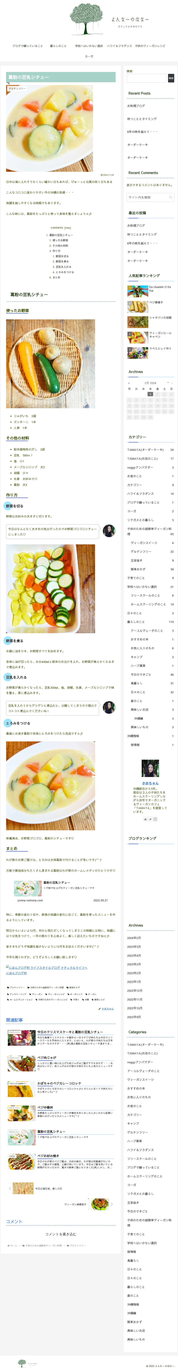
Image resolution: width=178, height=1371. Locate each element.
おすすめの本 (152, 639)
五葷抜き (152, 560)
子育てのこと (150, 578)
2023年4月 (134, 955)
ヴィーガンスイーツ (152, 543)
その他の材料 (60, 245)
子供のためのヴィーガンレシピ (52, 999)
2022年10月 (135, 1008)
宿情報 (152, 745)
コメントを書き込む (60, 1234)
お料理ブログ (136, 106)
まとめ (56, 277)
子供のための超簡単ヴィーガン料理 (47, 987)
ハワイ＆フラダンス (150, 493)
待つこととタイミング (142, 119)
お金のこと (150, 476)
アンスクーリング (18, 994)
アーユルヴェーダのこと (152, 631)
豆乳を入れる (63, 267)
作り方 (56, 251)
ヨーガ (150, 511)
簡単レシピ (99, 999)
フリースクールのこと (152, 595)
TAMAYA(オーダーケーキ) (150, 450)
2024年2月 (134, 938)
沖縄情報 (150, 736)
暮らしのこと (150, 622)
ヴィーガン (37, 994)
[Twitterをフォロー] (150, 819)
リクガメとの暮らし (150, 520)
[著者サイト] (145, 819)
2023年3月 (134, 964)
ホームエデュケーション (21, 999)
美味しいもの (152, 727)
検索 (129, 71)
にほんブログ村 (16, 973)
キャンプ (152, 657)
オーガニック (76, 994)
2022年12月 (135, 990)
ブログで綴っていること (150, 502)
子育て (76, 999)
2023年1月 (134, 982)
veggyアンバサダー (150, 467)
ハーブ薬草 (152, 666)
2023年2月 (134, 973)
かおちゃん (150, 783)
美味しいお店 (152, 709)
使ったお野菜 (60, 240)
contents (57, 227)
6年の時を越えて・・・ (142, 132)
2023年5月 (134, 947)
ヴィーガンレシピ (56, 994)
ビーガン (92, 994)
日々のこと (150, 613)
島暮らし (152, 683)
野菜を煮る (62, 261)
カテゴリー (150, 485)
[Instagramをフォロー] (155, 819)
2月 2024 (150, 383)
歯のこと (152, 701)
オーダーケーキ (137, 145)
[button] (171, 197)
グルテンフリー (17, 987)
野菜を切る (62, 256)
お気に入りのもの (152, 648)
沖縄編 (153, 718)
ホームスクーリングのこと (152, 604)
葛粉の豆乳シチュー (61, 235)
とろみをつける (65, 272)
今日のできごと (152, 674)
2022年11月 (135, 999)
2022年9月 (134, 1017)
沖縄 (87, 999)
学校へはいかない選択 (150, 587)
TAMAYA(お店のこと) (150, 458)
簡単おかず (74, 987)
